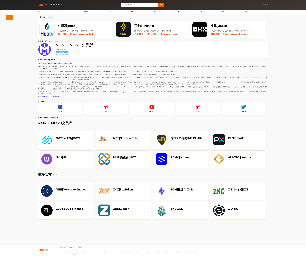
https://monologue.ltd (64, 54)
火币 (200, 11)
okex (246, 11)
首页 (39, 11)
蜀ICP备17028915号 (77, 254)
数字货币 (44, 41)
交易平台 (86, 11)
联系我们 (62, 247)
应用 (132, 11)
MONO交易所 (55, 96)
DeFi (155, 11)
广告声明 (79, 247)
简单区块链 (70, 254)
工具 (178, 11)
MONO (44, 96)
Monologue (49, 96)
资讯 (109, 11)
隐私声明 (71, 247)
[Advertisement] (86, 233)
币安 (223, 11)
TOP (10, 17)
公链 (62, 11)
